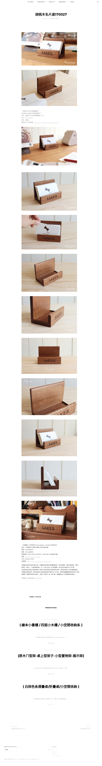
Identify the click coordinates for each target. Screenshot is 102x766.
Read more (51, 642)
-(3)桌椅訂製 (45, 681)
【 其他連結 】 (72, 1)
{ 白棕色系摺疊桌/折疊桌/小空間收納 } (51, 687)
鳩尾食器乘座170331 (85, 728)
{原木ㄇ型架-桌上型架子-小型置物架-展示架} (51, 656)
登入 (52, 750)
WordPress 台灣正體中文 (56, 755)
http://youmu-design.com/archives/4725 (46, 122)
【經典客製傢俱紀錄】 (62, 1)
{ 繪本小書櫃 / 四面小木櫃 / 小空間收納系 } (51, 625)
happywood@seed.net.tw (32, 556)
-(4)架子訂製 (45, 650)
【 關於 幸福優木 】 (30, 1)
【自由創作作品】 (52, 1)
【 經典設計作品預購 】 (41, 1)
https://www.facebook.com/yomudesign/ (39, 561)
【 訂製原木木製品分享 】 (54, 619)
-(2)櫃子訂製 (45, 619)
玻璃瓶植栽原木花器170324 (18, 728)
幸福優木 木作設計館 (55, 18)
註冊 (52, 748)
